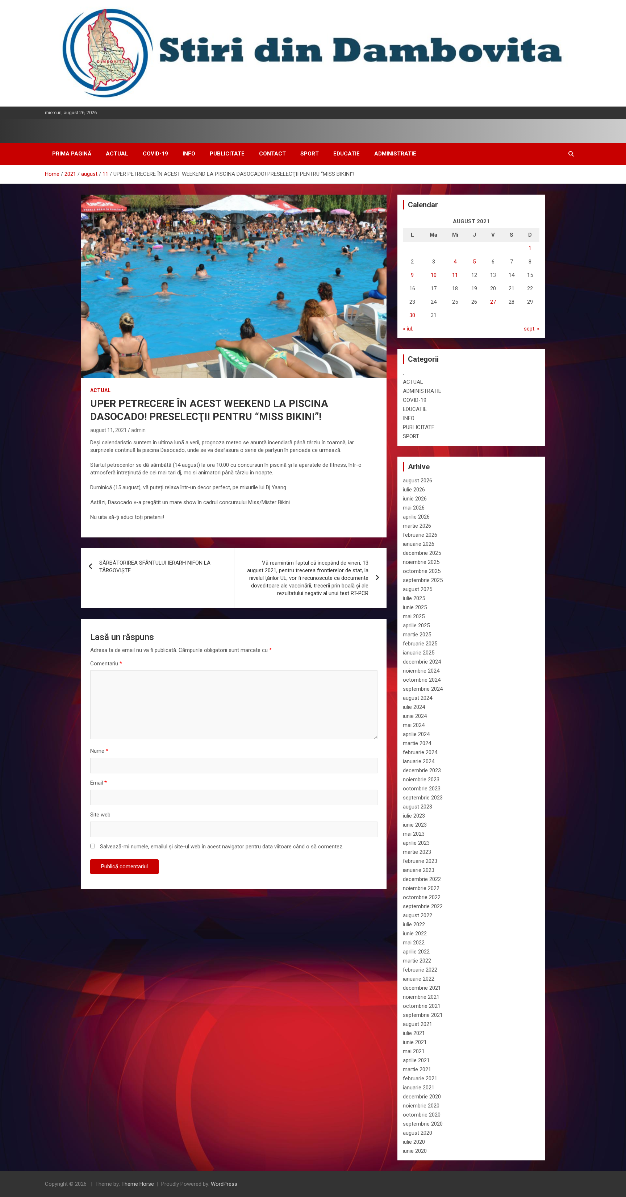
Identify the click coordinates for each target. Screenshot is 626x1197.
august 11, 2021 (108, 430)
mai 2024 (414, 725)
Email (98, 783)
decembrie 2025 (422, 553)
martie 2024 (417, 743)
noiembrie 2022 (421, 888)
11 (455, 275)
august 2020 (417, 1133)
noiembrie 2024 (421, 671)
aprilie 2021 (416, 1060)
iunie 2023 (415, 825)
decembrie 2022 (422, 879)
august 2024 (417, 698)
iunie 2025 (415, 607)
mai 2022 (414, 942)
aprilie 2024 (416, 734)
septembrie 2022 (423, 906)
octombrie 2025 (422, 571)
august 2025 (417, 589)
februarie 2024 (420, 752)
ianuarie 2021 (418, 1087)
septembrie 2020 (423, 1124)
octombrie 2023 (422, 788)
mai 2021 (414, 1051)
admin (138, 430)
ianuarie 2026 (418, 544)
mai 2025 (414, 616)
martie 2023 (417, 852)
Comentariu (106, 663)
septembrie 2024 (423, 689)
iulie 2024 (414, 707)
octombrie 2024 (422, 680)
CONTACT (272, 153)
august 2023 (417, 806)
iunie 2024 (415, 716)
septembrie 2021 (423, 1015)
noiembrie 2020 (421, 1105)
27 (493, 302)
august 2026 (417, 480)
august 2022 (417, 915)
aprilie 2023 (416, 843)
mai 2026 (414, 507)
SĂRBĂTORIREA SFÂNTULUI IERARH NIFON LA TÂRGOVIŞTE (154, 567)
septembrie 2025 (423, 580)
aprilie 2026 (416, 517)
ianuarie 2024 (418, 761)
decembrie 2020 (422, 1096)
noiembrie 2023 (421, 779)
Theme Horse (137, 1184)
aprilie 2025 (416, 625)
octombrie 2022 (422, 897)
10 (434, 275)
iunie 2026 (415, 498)
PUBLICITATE (227, 153)
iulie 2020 (414, 1142)
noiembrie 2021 (421, 997)
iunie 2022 (415, 933)
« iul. (408, 328)
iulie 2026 (414, 489)
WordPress (224, 1184)
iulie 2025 (414, 598)
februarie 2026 (420, 535)
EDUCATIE (346, 153)
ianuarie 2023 (418, 870)
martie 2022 (417, 960)
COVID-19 (155, 153)
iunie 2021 (415, 1042)
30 (412, 315)
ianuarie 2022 (418, 979)
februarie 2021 (420, 1078)
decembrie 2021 (422, 988)
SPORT (309, 153)
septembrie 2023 (423, 797)
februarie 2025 (420, 643)
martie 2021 (417, 1069)
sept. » (531, 328)
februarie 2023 (420, 861)
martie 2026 (417, 526)
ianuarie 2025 (418, 652)
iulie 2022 (414, 924)
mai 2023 (414, 834)
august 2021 (417, 1024)
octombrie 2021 (422, 1006)
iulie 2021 (414, 1033)
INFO (189, 153)
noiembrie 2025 (421, 562)
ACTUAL (117, 153)
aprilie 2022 (416, 951)
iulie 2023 (414, 815)
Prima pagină (71, 153)
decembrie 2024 (422, 661)
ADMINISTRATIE (395, 153)
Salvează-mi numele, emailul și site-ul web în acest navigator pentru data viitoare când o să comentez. (221, 846)
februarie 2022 (420, 970)
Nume (99, 751)
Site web (100, 814)
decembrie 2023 (422, 770)
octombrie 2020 (422, 1114)
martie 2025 (417, 634)
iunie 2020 (415, 1151)
